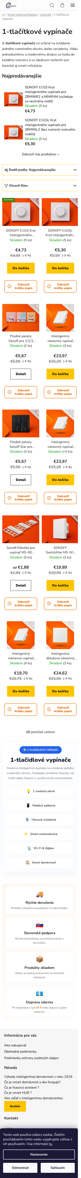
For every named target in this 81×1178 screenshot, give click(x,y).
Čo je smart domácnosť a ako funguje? (32, 1082)
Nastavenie (39, 1154)
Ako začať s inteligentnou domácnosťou (33, 1098)
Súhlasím (58, 1168)
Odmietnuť (20, 1168)
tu (50, 1144)
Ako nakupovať (15, 1045)
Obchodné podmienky (20, 1051)
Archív (15, 1106)
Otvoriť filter (18, 185)
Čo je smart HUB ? (18, 1093)
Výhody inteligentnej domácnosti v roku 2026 (38, 1077)
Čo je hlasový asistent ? (21, 1088)
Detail (21, 374)
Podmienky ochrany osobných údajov (31, 1058)
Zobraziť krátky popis (23, 286)
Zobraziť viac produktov (39, 154)
